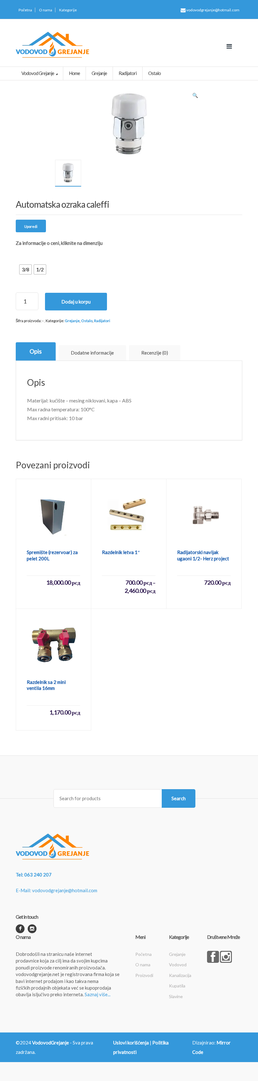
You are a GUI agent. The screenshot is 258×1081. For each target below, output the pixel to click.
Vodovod (178, 964)
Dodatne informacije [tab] (92, 353)
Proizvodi (144, 975)
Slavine (176, 996)
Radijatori (102, 320)
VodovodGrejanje (50, 1042)
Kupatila (177, 985)
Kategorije (68, 10)
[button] (195, 96)
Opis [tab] (36, 351)
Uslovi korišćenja (131, 1042)
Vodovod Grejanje (38, 73)
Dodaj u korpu (76, 301)
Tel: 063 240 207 (34, 874)
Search (178, 798)
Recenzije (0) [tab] (154, 353)
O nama (45, 10)
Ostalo (87, 320)
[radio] (25, 269)
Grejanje (72, 320)
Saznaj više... (97, 994)
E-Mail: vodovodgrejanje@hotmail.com (56, 890)
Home (74, 73)
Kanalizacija (180, 975)
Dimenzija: (27, 255)
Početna (25, 10)
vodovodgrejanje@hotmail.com (212, 10)
